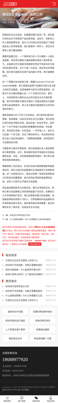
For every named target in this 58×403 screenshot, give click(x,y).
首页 (32, 19)
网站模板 (25, 389)
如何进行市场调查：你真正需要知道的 (23, 264)
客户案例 (22, 401)
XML (19, 389)
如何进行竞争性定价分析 (20, 215)
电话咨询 (50, 401)
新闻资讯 (40, 19)
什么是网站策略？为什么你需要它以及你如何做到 (30, 219)
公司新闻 (51, 19)
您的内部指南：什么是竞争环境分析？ (23, 269)
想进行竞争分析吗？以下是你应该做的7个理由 (27, 274)
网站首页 (7, 401)
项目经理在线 (34, 244)
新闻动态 (36, 401)
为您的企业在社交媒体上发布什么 (21, 260)
